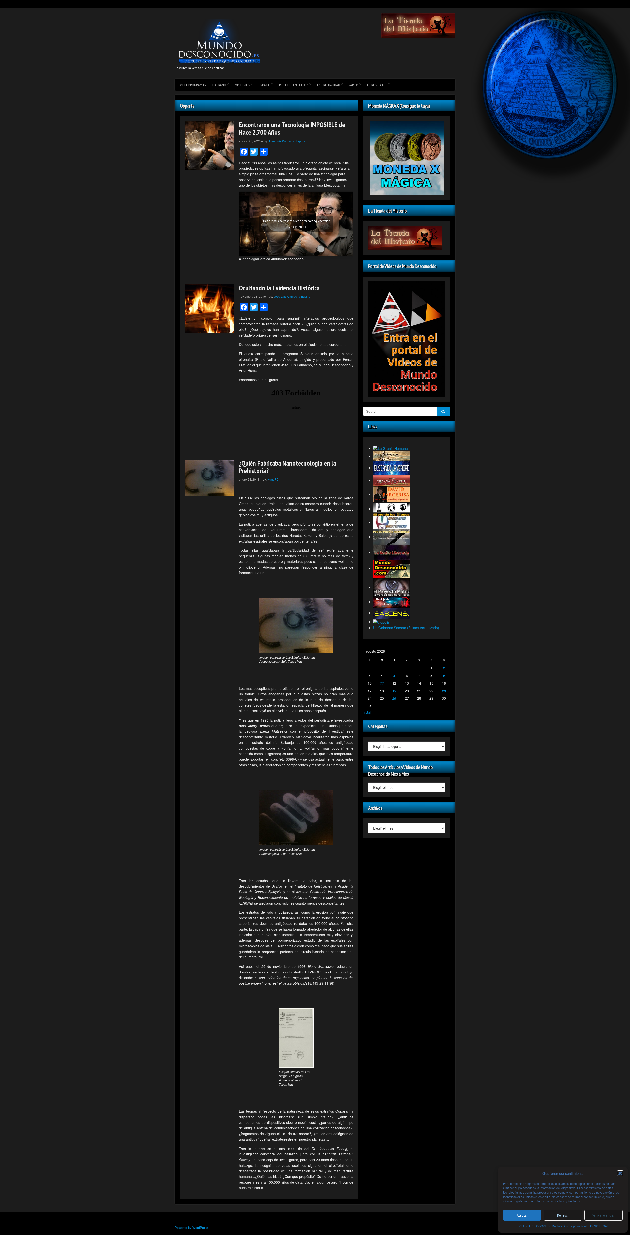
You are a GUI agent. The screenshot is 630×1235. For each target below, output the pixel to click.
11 (382, 683)
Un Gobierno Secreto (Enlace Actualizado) (406, 627)
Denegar (563, 1215)
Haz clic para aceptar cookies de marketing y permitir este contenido (296, 224)
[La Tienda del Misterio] (418, 25)
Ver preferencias (603, 1215)
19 (394, 690)
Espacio (264, 84)
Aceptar (522, 1215)
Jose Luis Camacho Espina (286, 141)
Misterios (242, 84)
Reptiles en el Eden (294, 84)
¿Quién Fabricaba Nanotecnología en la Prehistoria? (287, 467)
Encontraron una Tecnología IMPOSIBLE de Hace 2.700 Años (292, 128)
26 (394, 698)
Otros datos (377, 84)
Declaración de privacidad (569, 1226)
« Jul (367, 712)
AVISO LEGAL (599, 1226)
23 (444, 690)
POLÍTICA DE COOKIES (533, 1226)
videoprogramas (193, 84)
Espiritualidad (328, 84)
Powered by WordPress (191, 1227)
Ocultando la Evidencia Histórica (279, 287)
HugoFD (273, 479)
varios (354, 84)
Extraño (219, 84)
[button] (620, 1173)
